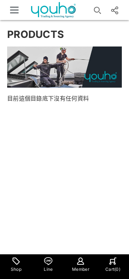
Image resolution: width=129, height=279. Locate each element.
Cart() (112, 269)
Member (80, 269)
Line (48, 269)
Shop (16, 269)
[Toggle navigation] (14, 10)
